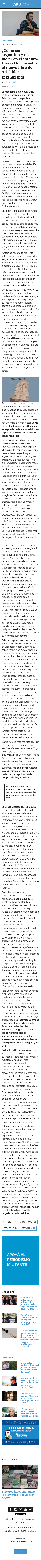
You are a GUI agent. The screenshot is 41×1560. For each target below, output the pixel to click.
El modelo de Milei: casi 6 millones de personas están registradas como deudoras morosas (29, 1303)
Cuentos (32, 1222)
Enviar (20, 1551)
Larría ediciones (10, 1228)
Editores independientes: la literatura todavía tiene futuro (19, 1495)
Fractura (7, 40)
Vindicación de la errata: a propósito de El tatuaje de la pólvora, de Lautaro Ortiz (29, 1383)
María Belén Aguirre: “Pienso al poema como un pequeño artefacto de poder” (29, 1367)
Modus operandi (28, 1228)
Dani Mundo (12, 82)
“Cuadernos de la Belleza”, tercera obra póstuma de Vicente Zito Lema (29, 1412)
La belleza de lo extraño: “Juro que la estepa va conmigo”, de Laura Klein (29, 1398)
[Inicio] (23, 4)
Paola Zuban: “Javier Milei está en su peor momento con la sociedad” (28, 1319)
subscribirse (20, 1514)
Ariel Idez (7, 1222)
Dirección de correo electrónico (20, 1541)
